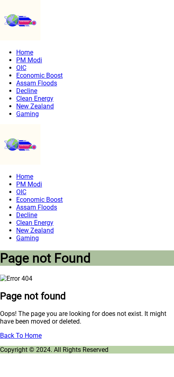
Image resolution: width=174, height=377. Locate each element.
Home (24, 52)
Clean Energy (34, 98)
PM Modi (29, 60)
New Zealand (35, 106)
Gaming (27, 114)
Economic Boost (39, 75)
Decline (26, 91)
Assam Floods (36, 83)
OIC (21, 68)
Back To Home (21, 335)
